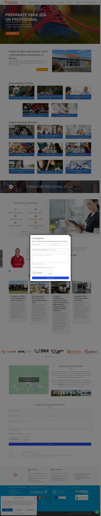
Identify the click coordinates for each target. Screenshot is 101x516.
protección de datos (50, 267)
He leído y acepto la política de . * (46, 267)
